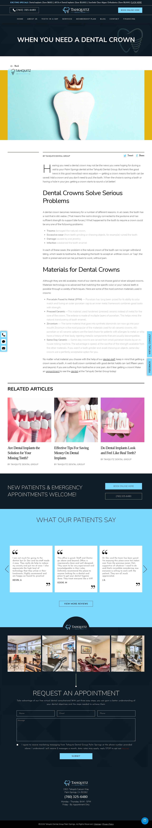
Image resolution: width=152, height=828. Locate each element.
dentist (74, 371)
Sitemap (97, 824)
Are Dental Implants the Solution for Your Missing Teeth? (24, 453)
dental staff (109, 359)
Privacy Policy (108, 824)
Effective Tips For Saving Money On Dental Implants (71, 453)
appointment (52, 371)
